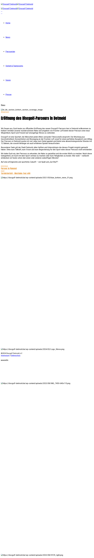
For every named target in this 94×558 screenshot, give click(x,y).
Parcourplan (10, 51)
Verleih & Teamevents (14, 66)
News (8, 37)
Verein (8, 80)
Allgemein (5, 112)
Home (8, 23)
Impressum (5, 355)
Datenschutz (15, 355)
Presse (8, 94)
